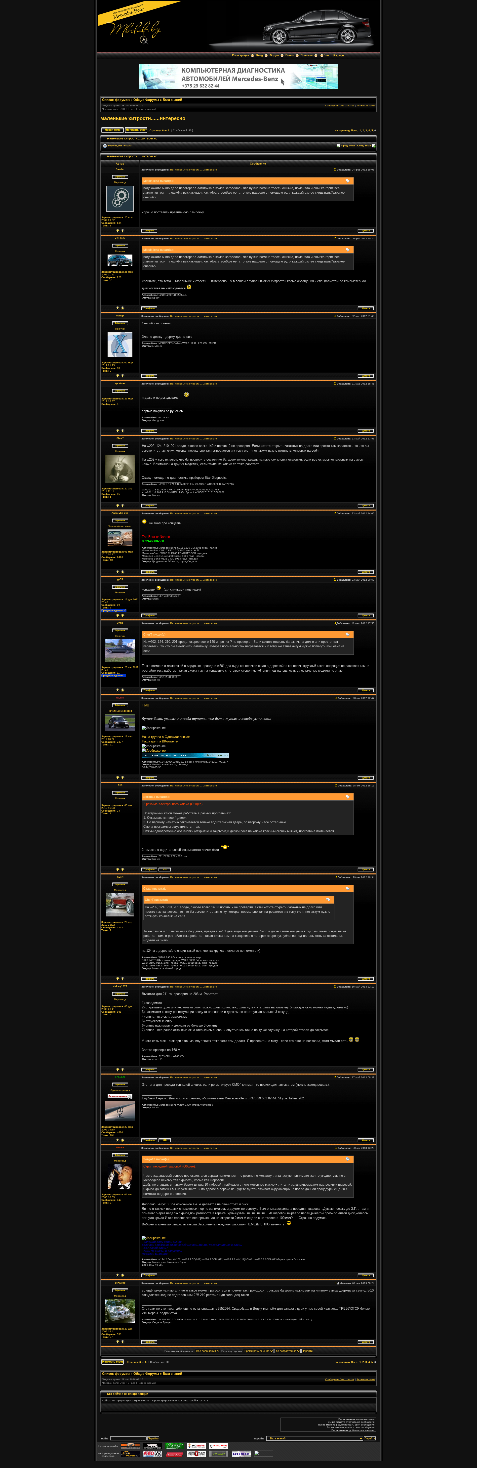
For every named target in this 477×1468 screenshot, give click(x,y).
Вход (259, 55)
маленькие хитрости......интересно (142, 118)
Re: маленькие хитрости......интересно (193, 169)
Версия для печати (119, 145)
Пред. (354, 130)
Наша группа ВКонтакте (160, 741)
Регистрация (240, 55)
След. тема (364, 145)
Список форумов (116, 100)
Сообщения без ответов (339, 105)
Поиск (289, 55)
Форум (274, 55)
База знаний (172, 100)
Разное (338, 55)
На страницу (342, 130)
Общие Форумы (146, 100)
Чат (326, 55)
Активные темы (366, 105)
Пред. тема (348, 145)
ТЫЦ (145, 705)
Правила (307, 55)
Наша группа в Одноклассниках (166, 737)
